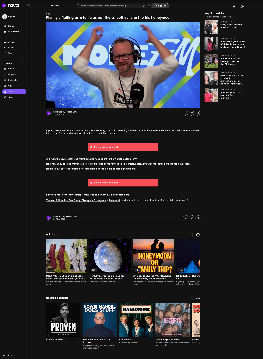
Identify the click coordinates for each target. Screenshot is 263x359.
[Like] (191, 113)
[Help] (242, 6)
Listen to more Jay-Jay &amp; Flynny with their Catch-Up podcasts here (87, 194)
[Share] (197, 113)
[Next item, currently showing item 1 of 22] (198, 235)
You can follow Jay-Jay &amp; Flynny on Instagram (76, 200)
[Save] (185, 113)
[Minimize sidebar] (28, 5)
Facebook (114, 200)
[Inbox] (234, 6)
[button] (225, 27)
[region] (123, 262)
